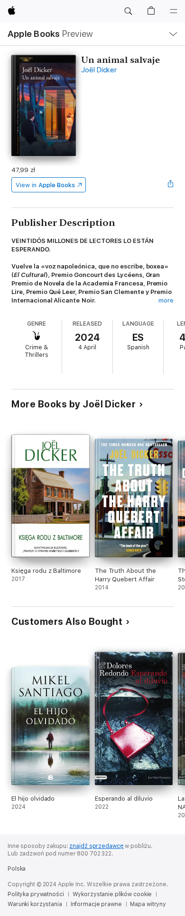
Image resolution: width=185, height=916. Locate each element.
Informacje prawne (96, 904)
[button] (128, 11)
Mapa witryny (148, 904)
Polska (17, 868)
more (166, 300)
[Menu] (173, 11)
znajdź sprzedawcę (96, 846)
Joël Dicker (98, 70)
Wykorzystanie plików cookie (112, 894)
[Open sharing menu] (171, 185)
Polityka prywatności (36, 894)
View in (45, 185)
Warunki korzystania (35, 904)
